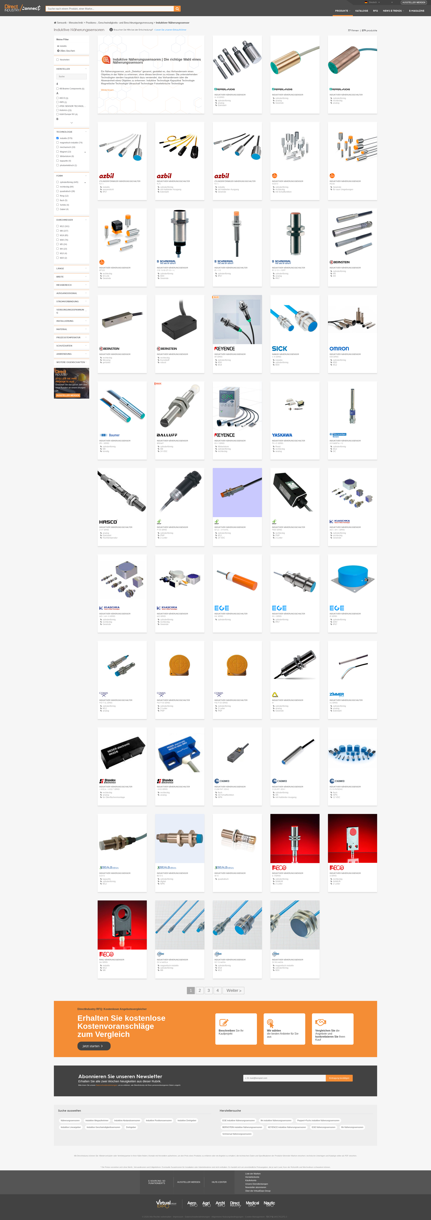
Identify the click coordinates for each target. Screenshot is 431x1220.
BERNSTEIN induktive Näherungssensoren (242, 1127)
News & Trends (392, 10)
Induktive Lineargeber (71, 1127)
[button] (71, 68)
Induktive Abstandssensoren (127, 1120)
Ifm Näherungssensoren (352, 1127)
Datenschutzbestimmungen (106, 1085)
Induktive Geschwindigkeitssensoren (103, 1127)
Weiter (233, 990)
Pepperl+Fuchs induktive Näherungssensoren (318, 1120)
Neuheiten (64, 60)
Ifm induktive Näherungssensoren (276, 1120)
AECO (63, 98)
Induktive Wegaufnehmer (97, 1120)
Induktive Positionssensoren (159, 1120)
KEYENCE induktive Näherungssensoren (287, 1127)
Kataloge (361, 10)
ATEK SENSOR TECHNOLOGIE (73, 106)
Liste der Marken (253, 1174)
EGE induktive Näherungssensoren (238, 1120)
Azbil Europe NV (68, 114)
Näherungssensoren (70, 1120)
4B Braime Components (71, 89)
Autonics (65, 110)
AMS (63, 102)
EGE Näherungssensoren (323, 1127)
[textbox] (109, 9)
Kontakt (237, 301)
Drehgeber (131, 1127)
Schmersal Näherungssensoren (237, 1134)
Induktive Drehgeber (187, 1120)
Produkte (341, 10)
